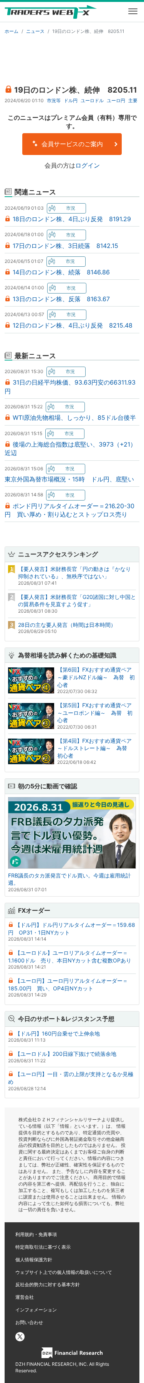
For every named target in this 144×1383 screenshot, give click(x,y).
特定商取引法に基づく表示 (43, 1247)
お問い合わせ (29, 1322)
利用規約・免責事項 (36, 1234)
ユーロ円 (116, 100)
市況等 (54, 100)
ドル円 (71, 100)
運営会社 (24, 1297)
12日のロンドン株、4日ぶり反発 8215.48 (72, 325)
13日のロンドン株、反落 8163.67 (61, 299)
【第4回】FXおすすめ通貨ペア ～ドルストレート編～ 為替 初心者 (97, 748)
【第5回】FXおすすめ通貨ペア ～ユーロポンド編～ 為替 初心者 (97, 712)
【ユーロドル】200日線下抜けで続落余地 (65, 1053)
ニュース (35, 31)
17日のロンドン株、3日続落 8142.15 (65, 246)
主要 (132, 100)
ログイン (87, 165)
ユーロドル (92, 100)
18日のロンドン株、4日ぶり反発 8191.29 (72, 219)
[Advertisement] (72, 58)
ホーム (11, 31)
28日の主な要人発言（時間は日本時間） (67, 624)
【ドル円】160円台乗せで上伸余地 (57, 1033)
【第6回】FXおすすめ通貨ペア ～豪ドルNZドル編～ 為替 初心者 (97, 677)
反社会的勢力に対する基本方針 (47, 1284)
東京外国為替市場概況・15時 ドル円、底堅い (69, 479)
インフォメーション (36, 1310)
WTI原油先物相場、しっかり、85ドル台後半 (74, 417)
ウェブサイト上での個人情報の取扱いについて (63, 1272)
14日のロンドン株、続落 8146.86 (61, 272)
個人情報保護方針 (33, 1259)
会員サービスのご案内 (71, 144)
